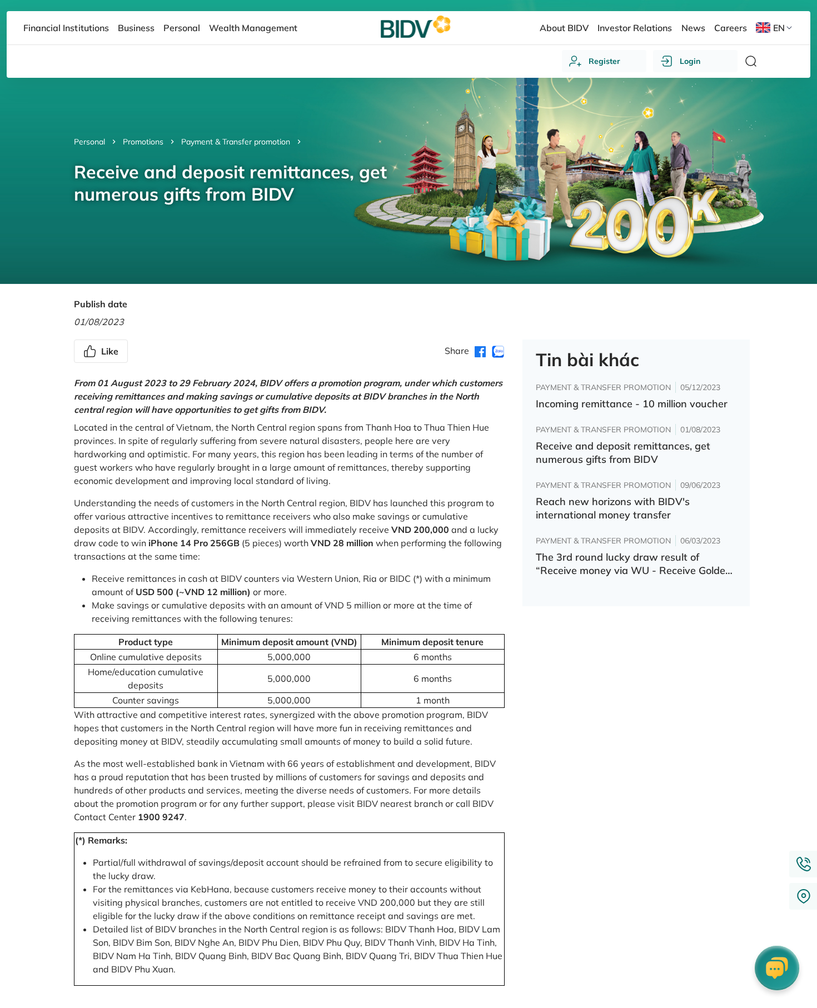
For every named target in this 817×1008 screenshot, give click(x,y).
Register (604, 61)
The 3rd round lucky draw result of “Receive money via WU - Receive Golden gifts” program (633, 564)
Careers (730, 27)
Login (690, 61)
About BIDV (564, 27)
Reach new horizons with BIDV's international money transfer (613, 508)
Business (136, 27)
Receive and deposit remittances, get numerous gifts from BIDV (623, 453)
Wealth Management (253, 27)
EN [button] (779, 27)
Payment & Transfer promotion (235, 142)
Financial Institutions (65, 27)
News (693, 27)
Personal (89, 142)
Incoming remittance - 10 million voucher (632, 403)
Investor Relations (634, 27)
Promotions (143, 142)
